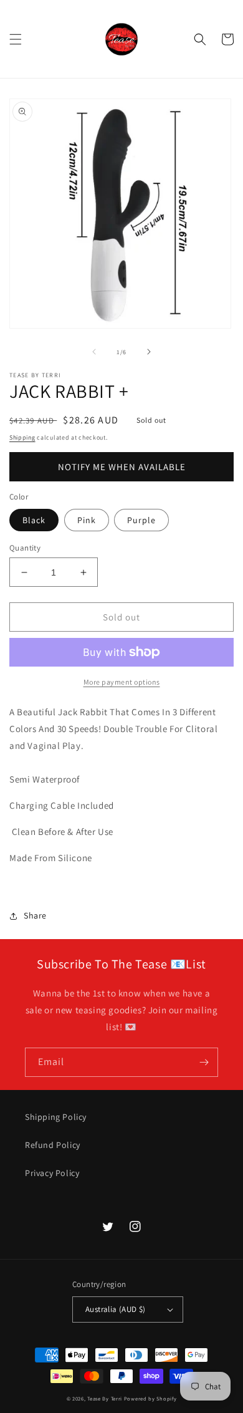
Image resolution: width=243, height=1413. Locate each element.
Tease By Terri (104, 1398)
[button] (15, 39)
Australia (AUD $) (115, 1309)
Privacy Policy (52, 1173)
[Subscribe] (203, 1062)
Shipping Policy (56, 1116)
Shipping (22, 437)
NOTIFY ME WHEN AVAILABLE (122, 467)
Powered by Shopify (150, 1398)
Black (33, 520)
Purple (141, 520)
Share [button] (35, 915)
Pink (86, 520)
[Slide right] (149, 351)
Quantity (24, 548)
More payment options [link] (121, 682)
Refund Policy (52, 1144)
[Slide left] (94, 351)
